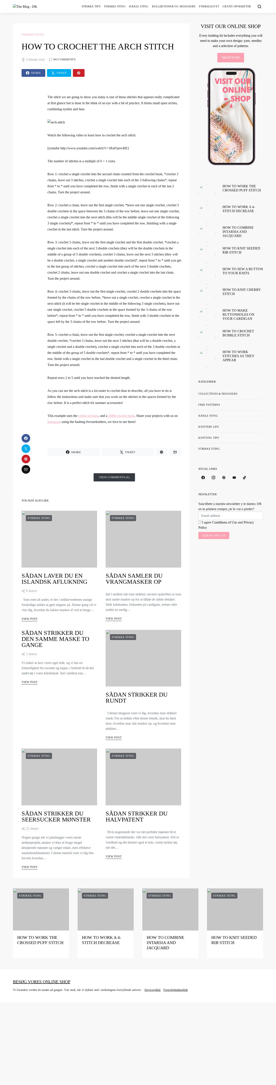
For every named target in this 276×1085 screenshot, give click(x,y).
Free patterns (209, 404)
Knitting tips (208, 437)
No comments (64, 59)
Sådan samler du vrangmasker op (134, 578)
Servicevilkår (152, 990)
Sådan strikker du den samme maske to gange (55, 638)
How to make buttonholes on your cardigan (238, 314)
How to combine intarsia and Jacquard (238, 232)
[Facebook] (203, 477)
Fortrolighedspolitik (175, 990)
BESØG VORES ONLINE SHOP (41, 981)
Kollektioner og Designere (174, 6)
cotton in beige (88, 416)
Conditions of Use (224, 522)
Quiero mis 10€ (214, 535)
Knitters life (208, 426)
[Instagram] (213, 477)
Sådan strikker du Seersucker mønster (56, 816)
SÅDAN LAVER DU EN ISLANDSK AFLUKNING (54, 578)
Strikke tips (91, 6)
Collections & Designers (217, 393)
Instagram (54, 422)
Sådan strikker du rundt (137, 697)
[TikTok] (244, 477)
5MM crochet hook (121, 416)
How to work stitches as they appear (238, 356)
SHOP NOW (231, 57)
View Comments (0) (114, 477)
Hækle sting (138, 6)
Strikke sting (115, 6)
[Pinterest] (224, 477)
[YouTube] (234, 477)
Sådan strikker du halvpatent (137, 816)
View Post (30, 618)
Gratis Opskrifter (237, 6)
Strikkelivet (209, 6)
